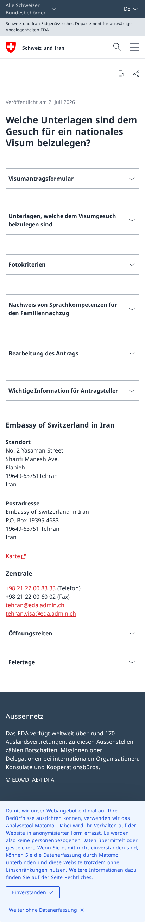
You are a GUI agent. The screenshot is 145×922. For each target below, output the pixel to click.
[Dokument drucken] (120, 73)
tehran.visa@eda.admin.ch (41, 613)
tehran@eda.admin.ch (35, 605)
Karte (13, 556)
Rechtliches (78, 877)
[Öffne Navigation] (134, 47)
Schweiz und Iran (43, 47)
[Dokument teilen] (136, 73)
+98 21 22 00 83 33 (31, 588)
